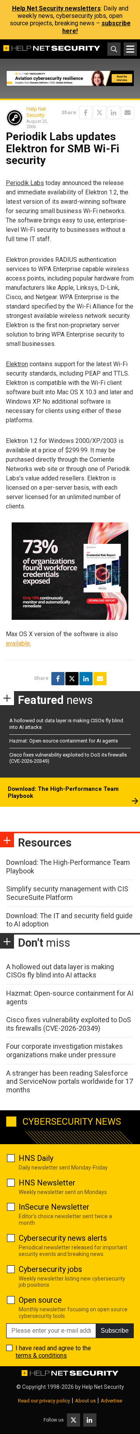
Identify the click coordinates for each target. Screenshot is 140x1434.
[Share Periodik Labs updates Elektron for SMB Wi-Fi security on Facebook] (85, 112)
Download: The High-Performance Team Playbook (63, 792)
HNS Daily (36, 1158)
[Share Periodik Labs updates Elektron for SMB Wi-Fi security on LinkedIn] (113, 112)
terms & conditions (41, 1355)
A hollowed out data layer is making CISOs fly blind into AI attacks (60, 971)
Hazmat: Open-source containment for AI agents (63, 741)
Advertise (111, 1401)
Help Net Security (36, 112)
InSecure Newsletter (54, 1207)
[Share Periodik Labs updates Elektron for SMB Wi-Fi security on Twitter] (99, 112)
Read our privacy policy (44, 1401)
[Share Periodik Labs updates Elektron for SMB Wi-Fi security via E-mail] (127, 112)
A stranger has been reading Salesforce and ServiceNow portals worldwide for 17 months (69, 1081)
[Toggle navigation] (130, 49)
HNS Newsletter (47, 1182)
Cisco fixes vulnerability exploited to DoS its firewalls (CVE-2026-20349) (68, 1024)
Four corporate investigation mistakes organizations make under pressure (64, 1050)
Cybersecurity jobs (50, 1269)
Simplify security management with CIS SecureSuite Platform (67, 893)
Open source (40, 1300)
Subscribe (115, 1330)
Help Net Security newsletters (56, 8)
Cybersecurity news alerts (63, 1238)
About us (85, 1401)
